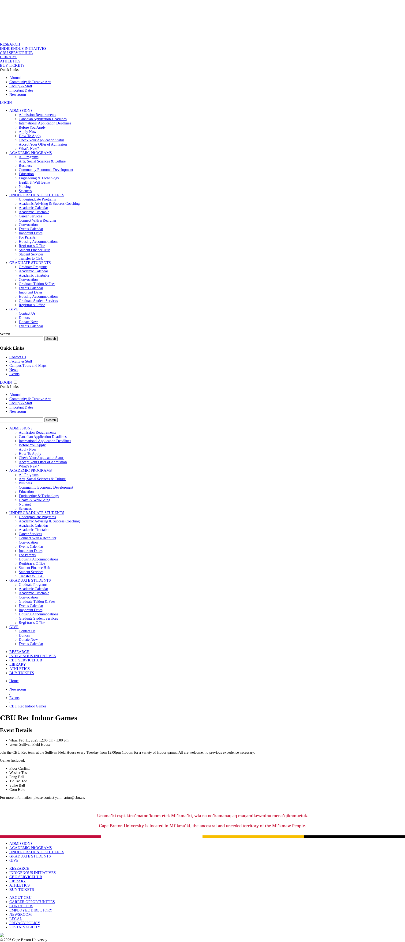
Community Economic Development (46, 170)
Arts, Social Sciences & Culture (42, 161)
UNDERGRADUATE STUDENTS (36, 195)
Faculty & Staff (20, 86)
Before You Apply (32, 127)
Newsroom (17, 95)
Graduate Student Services (38, 301)
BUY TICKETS (12, 65)
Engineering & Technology (39, 178)
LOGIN (6, 102)
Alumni (15, 78)
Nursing (25, 187)
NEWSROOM (20, 914)
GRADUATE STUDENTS (30, 263)
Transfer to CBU (31, 258)
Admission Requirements (37, 115)
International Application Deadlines (45, 123)
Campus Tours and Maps (27, 365)
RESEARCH (10, 44)
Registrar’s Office (32, 246)
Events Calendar (31, 229)
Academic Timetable (34, 212)
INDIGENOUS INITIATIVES (23, 48)
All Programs (28, 157)
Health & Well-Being (34, 182)
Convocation (28, 225)
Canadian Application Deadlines (43, 119)
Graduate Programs (33, 267)
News (13, 370)
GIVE (14, 309)
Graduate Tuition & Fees (37, 284)
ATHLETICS (10, 61)
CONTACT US (21, 906)
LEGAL (15, 919)
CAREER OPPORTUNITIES (32, 902)
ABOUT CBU (20, 898)
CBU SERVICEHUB (16, 53)
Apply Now (28, 132)
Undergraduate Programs (37, 199)
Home (14, 681)
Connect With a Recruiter (37, 220)
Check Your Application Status (41, 140)
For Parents (27, 237)
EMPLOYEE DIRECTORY (30, 910)
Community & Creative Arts (30, 82)
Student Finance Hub (34, 250)
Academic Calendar (33, 208)
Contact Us (27, 313)
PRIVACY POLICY (24, 923)
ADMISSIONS (21, 110)
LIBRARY (8, 57)
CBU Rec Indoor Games (27, 706)
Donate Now (28, 322)
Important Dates (21, 90)
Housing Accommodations (38, 241)
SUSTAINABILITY (25, 927)
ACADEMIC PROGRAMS (30, 153)
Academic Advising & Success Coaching (49, 203)
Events (14, 374)
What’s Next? (29, 149)
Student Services (31, 254)
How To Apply (30, 136)
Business (25, 165)
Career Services (30, 216)
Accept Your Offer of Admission (43, 144)
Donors (24, 318)
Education (26, 174)
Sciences (25, 191)
